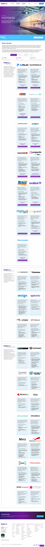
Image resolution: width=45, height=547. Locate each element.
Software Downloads (29, 536)
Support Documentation (37, 525)
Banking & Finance (23, 532)
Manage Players (36, 528)
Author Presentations (37, 529)
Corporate (22, 528)
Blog (12, 529)
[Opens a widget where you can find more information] (41, 546)
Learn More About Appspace (35, 85)
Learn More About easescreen (22, 144)
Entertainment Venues (23, 535)
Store (29, 3)
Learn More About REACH (22, 202)
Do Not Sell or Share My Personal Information (15, 544)
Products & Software (18, 3)
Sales (41, 525)
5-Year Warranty (28, 528)
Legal (12, 535)
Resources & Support (24, 3)
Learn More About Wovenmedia (22, 258)
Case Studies (13, 532)
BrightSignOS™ (28, 529)
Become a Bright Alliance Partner (38, 37)
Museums (22, 529)
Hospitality (22, 536)
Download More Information (22, 87)
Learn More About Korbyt (35, 144)
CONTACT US (41, 3)
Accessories (28, 535)
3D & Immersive (17, 532)
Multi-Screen (17, 528)
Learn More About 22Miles (22, 85)
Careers (13, 528)
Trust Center (13, 536)
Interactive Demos (18, 529)
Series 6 (28, 525)
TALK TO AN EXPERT (39, 516)
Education (22, 539)
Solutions (12, 3)
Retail (22, 525)
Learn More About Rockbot (35, 202)
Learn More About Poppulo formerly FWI (35, 174)
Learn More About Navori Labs (22, 174)
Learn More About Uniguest (35, 231)
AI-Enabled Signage (18, 525)
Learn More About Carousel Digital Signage (22, 114)
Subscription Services (29, 532)
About (13, 525)
